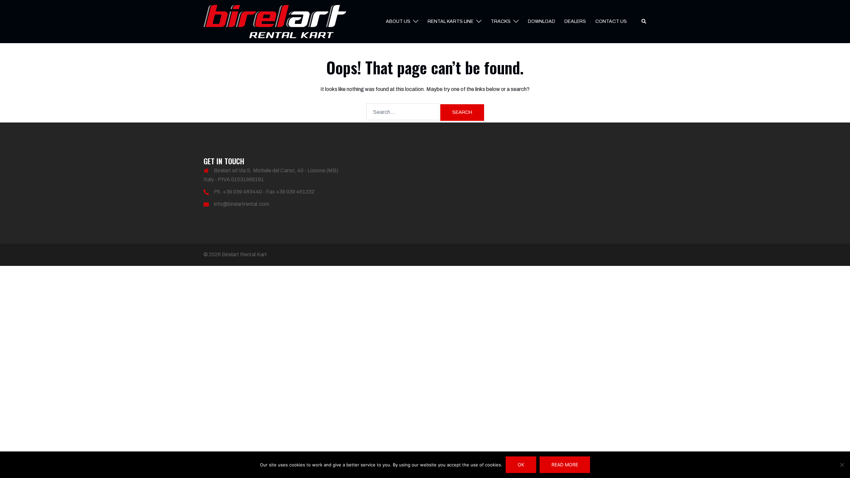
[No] (841, 464)
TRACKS (501, 21)
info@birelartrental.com (241, 204)
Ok (521, 464)
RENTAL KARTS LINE (450, 21)
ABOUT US (398, 21)
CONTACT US (611, 21)
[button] (644, 21)
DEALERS (575, 21)
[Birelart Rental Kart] (275, 21)
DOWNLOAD (541, 21)
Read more (565, 464)
